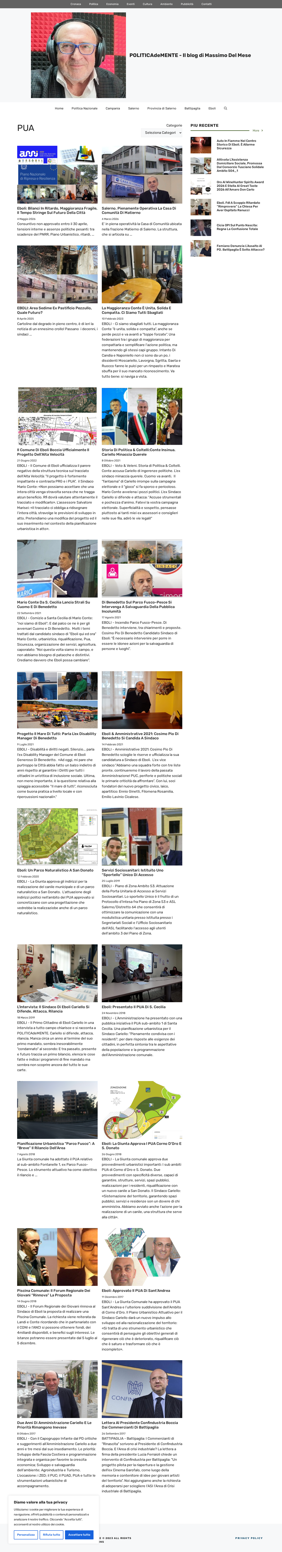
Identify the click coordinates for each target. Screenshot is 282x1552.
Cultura (147, 4)
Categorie (174, 125)
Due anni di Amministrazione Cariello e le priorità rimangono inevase (54, 1425)
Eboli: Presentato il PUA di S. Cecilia (134, 1007)
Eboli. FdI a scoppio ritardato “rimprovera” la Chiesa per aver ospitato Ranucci (238, 206)
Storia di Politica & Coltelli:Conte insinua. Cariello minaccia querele (138, 452)
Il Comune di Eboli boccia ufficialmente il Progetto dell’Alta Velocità (53, 452)
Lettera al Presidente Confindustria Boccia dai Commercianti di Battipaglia (140, 1425)
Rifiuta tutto (51, 1535)
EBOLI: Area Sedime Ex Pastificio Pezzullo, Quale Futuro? (54, 310)
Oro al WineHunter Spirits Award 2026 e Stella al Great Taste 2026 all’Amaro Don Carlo (240, 185)
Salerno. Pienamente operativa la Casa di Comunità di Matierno (139, 210)
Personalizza (26, 1535)
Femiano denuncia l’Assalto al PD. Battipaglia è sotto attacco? (240, 247)
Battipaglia (192, 108)
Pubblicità (187, 4)
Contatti (206, 4)
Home (59, 108)
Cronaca (76, 4)
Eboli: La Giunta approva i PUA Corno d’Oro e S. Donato (141, 1145)
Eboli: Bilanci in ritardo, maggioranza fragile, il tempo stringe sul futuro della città (57, 210)
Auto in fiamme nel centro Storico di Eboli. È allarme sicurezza (236, 144)
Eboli (212, 108)
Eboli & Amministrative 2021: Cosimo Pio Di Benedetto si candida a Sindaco (140, 736)
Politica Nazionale (84, 108)
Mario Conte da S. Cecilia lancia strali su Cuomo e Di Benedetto (53, 604)
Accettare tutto (79, 1535)
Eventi (131, 4)
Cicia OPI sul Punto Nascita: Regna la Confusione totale (237, 227)
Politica (93, 4)
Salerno (133, 108)
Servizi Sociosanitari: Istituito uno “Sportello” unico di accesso (133, 872)
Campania (113, 108)
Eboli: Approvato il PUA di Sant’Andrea (136, 1290)
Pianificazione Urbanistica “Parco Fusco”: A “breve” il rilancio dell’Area (56, 1145)
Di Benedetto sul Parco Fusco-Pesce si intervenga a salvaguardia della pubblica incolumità (138, 606)
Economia (112, 4)
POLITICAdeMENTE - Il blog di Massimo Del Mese (190, 55)
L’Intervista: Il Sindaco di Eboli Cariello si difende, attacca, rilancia (53, 1009)
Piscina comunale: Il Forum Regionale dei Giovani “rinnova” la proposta (53, 1292)
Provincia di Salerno (161, 108)
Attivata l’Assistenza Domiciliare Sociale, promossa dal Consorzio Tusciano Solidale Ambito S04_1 (240, 165)
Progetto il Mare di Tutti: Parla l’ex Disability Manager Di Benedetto (56, 736)
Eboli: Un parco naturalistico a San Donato (55, 870)
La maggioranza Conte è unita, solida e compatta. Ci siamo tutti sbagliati (136, 310)
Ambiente (166, 4)
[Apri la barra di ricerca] (225, 108)
